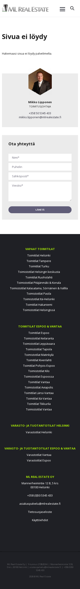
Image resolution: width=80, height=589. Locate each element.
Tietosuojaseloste (40, 512)
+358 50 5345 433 (40, 113)
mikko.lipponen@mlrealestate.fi (40, 117)
